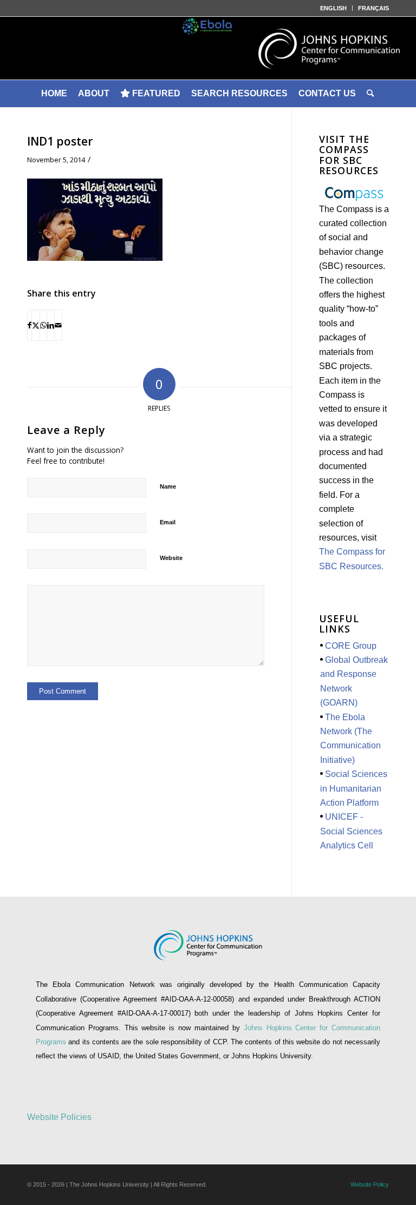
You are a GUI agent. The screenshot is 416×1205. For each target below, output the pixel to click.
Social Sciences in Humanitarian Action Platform (353, 788)
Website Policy (369, 1184)
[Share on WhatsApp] (43, 325)
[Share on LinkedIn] (50, 325)
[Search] (371, 93)
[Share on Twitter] (36, 325)
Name (168, 486)
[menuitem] (334, 8)
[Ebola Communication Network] (208, 48)
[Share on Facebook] (29, 325)
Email (168, 522)
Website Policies (59, 1117)
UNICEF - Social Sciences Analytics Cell (351, 831)
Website (171, 558)
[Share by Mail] (58, 325)
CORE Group (350, 645)
